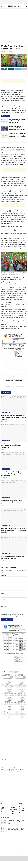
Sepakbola (21, 808)
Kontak (20, 854)
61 (9, 505)
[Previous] (13, 142)
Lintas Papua (13, 807)
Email (3, 599)
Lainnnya (12, 805)
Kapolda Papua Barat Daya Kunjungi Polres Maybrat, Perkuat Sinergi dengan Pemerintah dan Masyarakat (17, 135)
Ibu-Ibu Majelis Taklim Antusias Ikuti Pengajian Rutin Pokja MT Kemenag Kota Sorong (12, 502)
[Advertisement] (14, 2)
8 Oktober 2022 (10, 51)
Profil (2, 854)
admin (3, 51)
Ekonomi (3, 805)
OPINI (20, 803)
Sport (20, 812)
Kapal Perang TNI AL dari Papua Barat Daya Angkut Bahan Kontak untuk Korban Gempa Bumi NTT (18, 121)
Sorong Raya (22, 810)
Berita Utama (4, 803)
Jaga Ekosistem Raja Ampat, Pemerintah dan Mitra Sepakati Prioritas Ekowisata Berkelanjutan (17, 128)
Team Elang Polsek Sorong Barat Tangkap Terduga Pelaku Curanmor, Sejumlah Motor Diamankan (13, 530)
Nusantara (12, 813)
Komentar (4, 575)
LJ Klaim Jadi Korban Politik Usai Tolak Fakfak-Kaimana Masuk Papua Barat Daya (17, 822)
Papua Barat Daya (22, 806)
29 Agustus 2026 (12, 138)
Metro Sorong (5, 412)
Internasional (13, 803)
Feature (3, 811)
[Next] (15, 142)
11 (9, 449)
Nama (3, 593)
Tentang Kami (8, 854)
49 (9, 560)
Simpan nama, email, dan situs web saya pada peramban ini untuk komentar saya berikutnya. (12, 615)
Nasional (12, 811)
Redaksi (15, 854)
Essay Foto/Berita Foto (4, 809)
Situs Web (3, 606)
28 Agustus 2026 (5, 505)
